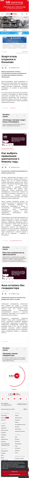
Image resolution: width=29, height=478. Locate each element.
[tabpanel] (14, 211)
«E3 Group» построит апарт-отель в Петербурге (14, 121)
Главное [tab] (5, 30)
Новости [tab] (14, 30)
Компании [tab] (24, 30)
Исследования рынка (7, 148)
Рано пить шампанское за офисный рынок (13, 253)
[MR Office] (14, 6)
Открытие (25, 51)
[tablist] (14, 30)
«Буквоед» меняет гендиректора (10, 354)
